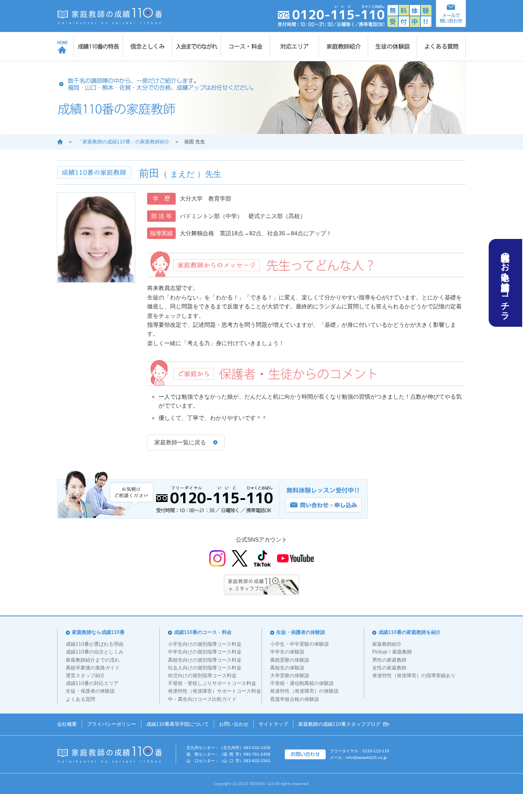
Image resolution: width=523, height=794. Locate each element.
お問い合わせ (233, 724)
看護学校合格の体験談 (294, 699)
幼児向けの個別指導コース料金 (202, 675)
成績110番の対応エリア (92, 683)
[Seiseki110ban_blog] (261, 585)
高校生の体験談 (287, 668)
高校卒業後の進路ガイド (93, 668)
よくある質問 (80, 699)
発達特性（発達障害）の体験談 (304, 691)
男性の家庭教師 (389, 660)
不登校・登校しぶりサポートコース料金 (212, 683)
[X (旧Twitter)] (240, 558)
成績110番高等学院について (177, 724)
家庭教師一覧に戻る (180, 442)
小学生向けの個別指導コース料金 (204, 644)
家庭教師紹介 (387, 644)
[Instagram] (217, 558)
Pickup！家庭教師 (392, 652)
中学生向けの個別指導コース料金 (204, 652)
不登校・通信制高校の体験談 (302, 683)
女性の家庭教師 (389, 668)
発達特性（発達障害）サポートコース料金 (214, 691)
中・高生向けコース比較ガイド (202, 699)
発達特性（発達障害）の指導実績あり (414, 675)
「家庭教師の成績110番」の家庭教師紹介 (124, 142)
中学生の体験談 (287, 652)
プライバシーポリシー (111, 724)
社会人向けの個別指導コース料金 (204, 668)
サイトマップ (273, 724)
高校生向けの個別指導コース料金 (204, 660)
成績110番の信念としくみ (94, 652)
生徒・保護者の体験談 (90, 691)
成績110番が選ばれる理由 (94, 644)
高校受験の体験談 (289, 660)
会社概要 (67, 724)
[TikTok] (262, 558)
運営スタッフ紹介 (85, 675)
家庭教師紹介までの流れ (93, 660)
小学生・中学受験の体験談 (299, 644)
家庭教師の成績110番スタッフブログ (339, 724)
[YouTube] (295, 558)
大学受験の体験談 (289, 675)
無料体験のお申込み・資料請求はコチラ (505, 281)
